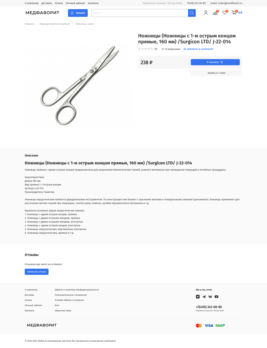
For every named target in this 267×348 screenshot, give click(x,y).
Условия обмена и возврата (69, 300)
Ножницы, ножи (84, 23)
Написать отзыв (36, 271)
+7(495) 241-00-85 (196, 3)
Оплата (59, 3)
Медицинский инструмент (55, 23)
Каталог (80, 12)
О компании (32, 3)
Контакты (93, 3)
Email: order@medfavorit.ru (226, 3)
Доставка (46, 3)
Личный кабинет (75, 3)
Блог (57, 305)
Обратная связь (63, 310)
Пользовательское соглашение (71, 295)
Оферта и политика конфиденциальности (77, 289)
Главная (29, 23)
